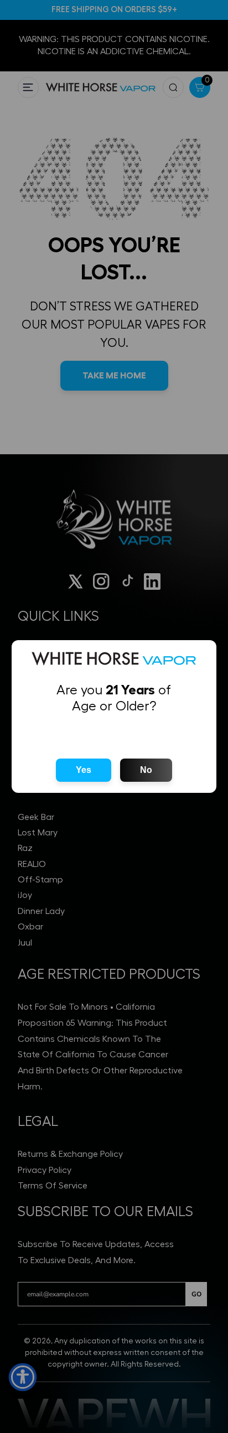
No (146, 770)
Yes (83, 770)
